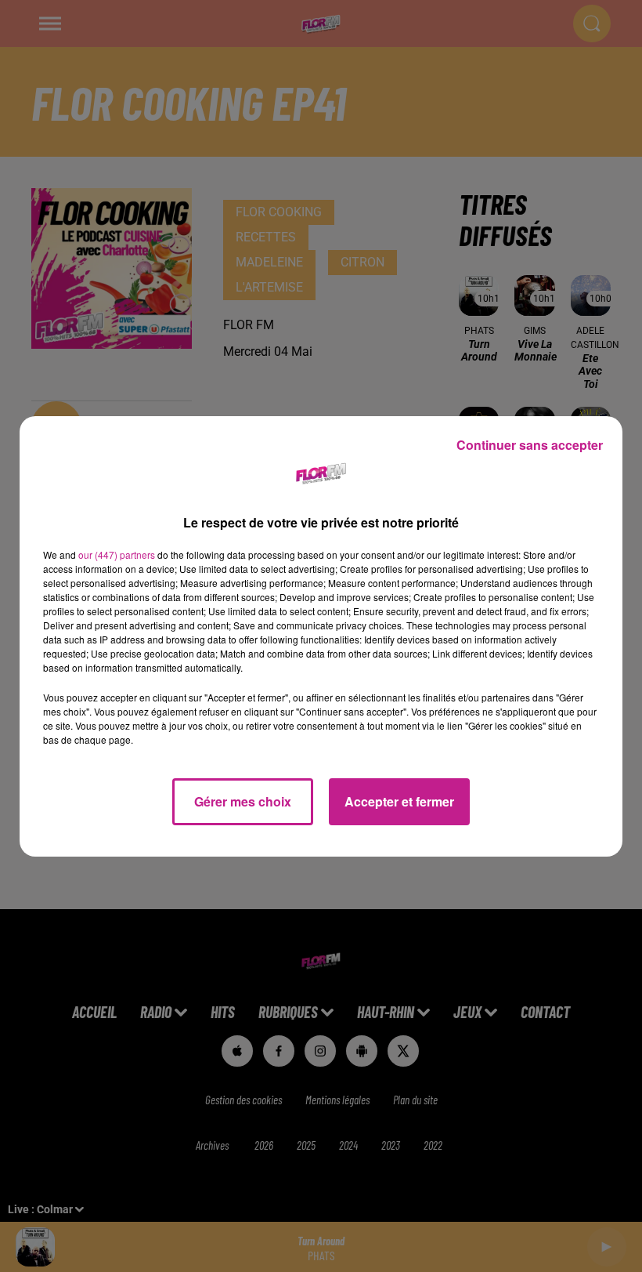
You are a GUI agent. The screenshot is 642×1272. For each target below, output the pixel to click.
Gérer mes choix (242, 801)
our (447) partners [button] (116, 554)
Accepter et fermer (399, 801)
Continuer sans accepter (529, 445)
